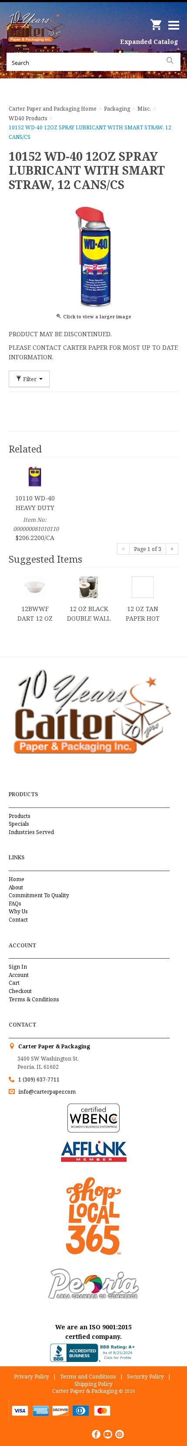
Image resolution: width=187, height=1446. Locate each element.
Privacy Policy (31, 1376)
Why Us (18, 911)
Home (16, 879)
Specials (19, 824)
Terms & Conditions (34, 999)
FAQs (15, 903)
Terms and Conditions (88, 1376)
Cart (14, 983)
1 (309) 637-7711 (39, 1079)
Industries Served (31, 832)
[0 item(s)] (156, 21)
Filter (30, 378)
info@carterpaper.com (46, 1091)
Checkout (20, 991)
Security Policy (145, 1376)
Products (19, 816)
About (16, 887)
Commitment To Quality (39, 895)
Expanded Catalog (149, 41)
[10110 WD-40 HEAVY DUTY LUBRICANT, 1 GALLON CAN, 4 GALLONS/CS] (34, 476)
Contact (18, 919)
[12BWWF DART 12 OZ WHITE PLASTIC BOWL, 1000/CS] (34, 586)
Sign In (18, 966)
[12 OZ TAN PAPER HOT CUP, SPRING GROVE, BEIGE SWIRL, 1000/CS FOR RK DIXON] (142, 586)
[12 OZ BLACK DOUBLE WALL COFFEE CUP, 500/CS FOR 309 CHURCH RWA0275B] (88, 586)
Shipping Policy (93, 1384)
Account (19, 975)
